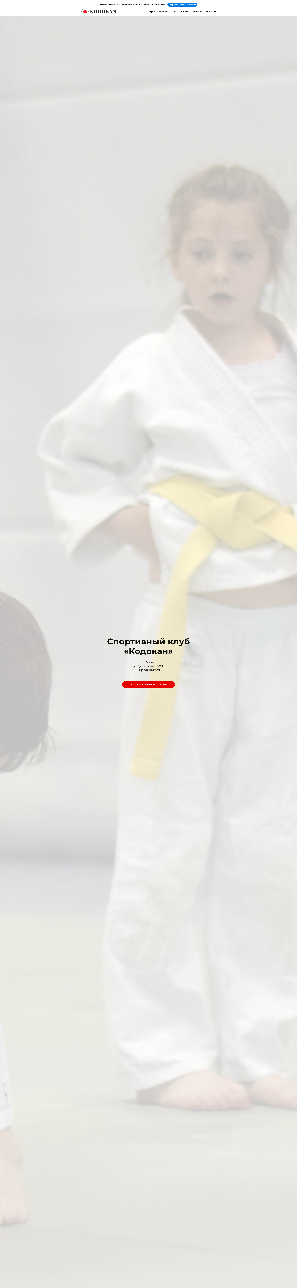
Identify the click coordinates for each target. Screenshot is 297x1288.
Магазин (197, 12)
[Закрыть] (293, 4)
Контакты (211, 12)
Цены (174, 12)
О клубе (151, 12)
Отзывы (185, 12)
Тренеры (163, 12)
